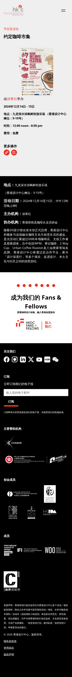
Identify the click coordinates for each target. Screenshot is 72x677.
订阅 (11, 401)
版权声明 (9, 654)
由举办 (14, 98)
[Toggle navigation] (63, 10)
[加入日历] (14, 152)
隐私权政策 (10, 641)
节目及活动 (11, 29)
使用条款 (9, 647)
